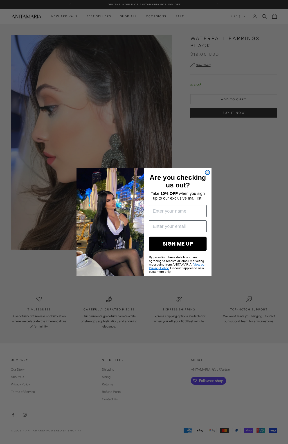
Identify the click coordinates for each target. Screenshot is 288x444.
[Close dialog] (207, 172)
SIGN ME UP (177, 243)
